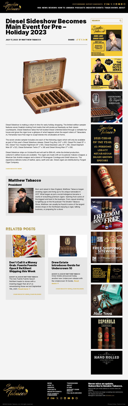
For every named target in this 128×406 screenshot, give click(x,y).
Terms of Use (121, 404)
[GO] (120, 20)
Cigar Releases (35, 294)
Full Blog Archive (74, 393)
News (45, 8)
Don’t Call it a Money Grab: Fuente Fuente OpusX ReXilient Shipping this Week (23, 267)
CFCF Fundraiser (78, 4)
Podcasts (80, 8)
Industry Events (95, 8)
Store (69, 387)
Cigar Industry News (14, 168)
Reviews (52, 8)
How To (61, 8)
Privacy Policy (112, 404)
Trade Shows (111, 8)
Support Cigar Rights (94, 4)
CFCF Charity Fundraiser (53, 394)
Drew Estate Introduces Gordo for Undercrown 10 (66, 265)
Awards (70, 8)
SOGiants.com (110, 395)
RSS (39, 8)
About (122, 8)
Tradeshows (72, 383)
